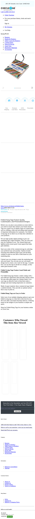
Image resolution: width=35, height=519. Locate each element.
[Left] (3, 87)
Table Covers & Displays (12, 41)
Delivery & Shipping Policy (12, 502)
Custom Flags (9, 42)
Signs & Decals (9, 44)
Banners (7, 37)
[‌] (5, 351)
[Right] (32, 87)
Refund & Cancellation (11, 467)
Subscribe (17, 411)
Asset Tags (8, 46)
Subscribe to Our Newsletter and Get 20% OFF (17, 404)
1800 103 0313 (8, 12)
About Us (7, 481)
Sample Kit (8, 501)
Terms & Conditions (10, 486)
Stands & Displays (10, 39)
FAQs (6, 499)
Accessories (8, 49)
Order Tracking (9, 15)
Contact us (8, 483)
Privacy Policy (9, 484)
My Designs (8, 27)
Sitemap (7, 468)
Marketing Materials (11, 48)
